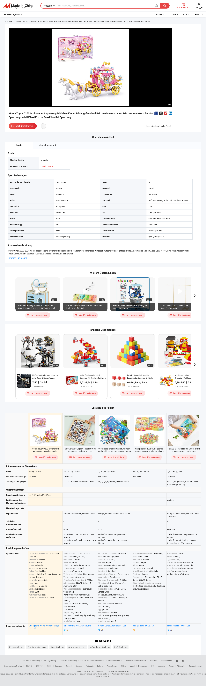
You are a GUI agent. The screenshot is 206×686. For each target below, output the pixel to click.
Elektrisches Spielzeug (37, 647)
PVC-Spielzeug (120, 647)
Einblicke (153, 660)
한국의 (123, 666)
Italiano (100, 666)
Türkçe (171, 666)
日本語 (49, 666)
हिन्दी (152, 666)
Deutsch (79, 666)
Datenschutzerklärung (68, 660)
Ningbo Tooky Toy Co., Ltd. (178, 625)
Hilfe (174, 14)
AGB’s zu (106, 676)
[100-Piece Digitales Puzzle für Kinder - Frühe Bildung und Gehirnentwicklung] (114, 430)
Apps (185, 14)
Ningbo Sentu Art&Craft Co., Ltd (77, 625)
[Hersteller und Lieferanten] (18, 6)
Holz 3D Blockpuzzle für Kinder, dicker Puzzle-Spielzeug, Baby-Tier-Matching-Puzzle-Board (184, 451)
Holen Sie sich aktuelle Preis (158, 126)
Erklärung (36, 660)
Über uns (25, 660)
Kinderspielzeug (16, 647)
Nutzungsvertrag (49, 660)
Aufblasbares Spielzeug (100, 647)
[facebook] (177, 660)
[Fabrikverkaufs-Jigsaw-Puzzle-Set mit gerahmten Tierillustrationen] (79, 430)
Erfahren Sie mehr (17, 258)
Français (58, 666)
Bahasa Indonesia (195, 666)
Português (89, 666)
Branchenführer (166, 660)
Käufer (159, 14)
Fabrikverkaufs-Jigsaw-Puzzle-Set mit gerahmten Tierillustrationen (79, 450)
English (19, 666)
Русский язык (112, 666)
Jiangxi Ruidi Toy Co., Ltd (143, 625)
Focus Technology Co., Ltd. (101, 671)
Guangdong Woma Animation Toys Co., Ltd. (44, 627)
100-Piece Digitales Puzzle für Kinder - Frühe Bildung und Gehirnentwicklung (114, 450)
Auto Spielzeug (57, 647)
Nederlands (142, 666)
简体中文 (29, 666)
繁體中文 (39, 666)
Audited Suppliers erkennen (136, 660)
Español (69, 666)
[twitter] (183, 660)
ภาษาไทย (161, 666)
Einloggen (199, 7)
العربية (132, 666)
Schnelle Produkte (115, 660)
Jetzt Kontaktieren (24, 126)
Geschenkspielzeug (76, 647)
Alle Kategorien (13, 14)
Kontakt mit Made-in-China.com (92, 660)
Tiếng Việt (181, 666)
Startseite (8, 21)
